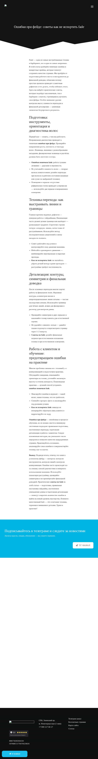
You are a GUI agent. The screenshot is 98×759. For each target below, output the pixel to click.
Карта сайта (73, 725)
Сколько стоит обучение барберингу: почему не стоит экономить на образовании (47, 596)
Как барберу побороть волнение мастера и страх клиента (34, 689)
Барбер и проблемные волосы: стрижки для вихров (31, 666)
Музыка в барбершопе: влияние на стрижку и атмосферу (34, 619)
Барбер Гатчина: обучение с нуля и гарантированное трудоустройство (41, 573)
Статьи (71, 729)
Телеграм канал (74, 719)
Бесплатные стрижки (77, 722)
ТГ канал (84, 545)
